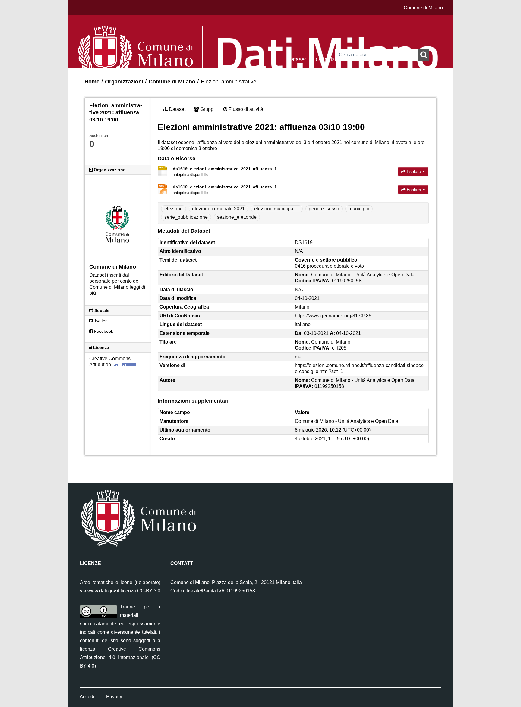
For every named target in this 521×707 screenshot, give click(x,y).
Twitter (100, 320)
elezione (173, 208)
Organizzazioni (334, 58)
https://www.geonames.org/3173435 (333, 315)
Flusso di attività (245, 109)
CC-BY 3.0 (148, 590)
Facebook (103, 331)
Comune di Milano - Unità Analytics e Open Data (346, 421)
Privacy (114, 696)
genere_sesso (324, 208)
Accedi (87, 696)
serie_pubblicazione (186, 217)
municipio (359, 208)
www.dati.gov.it (103, 590)
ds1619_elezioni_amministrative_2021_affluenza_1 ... (227, 168)
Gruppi (369, 58)
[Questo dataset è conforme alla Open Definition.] (124, 364)
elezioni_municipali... (276, 208)
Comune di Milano (423, 7)
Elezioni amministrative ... (231, 82)
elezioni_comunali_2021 (218, 208)
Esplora (414, 171)
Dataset (296, 58)
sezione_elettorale (237, 217)
